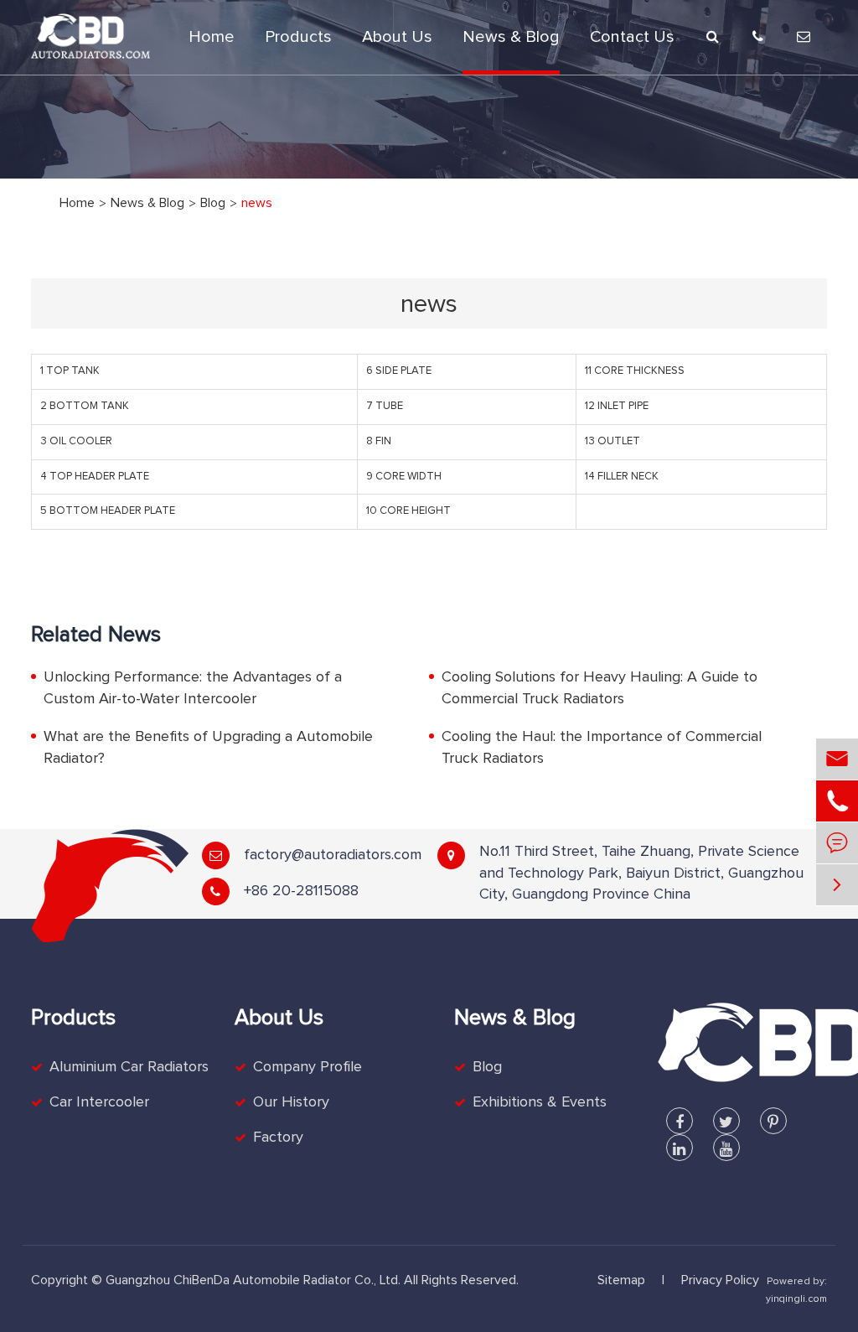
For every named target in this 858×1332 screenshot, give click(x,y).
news (256, 203)
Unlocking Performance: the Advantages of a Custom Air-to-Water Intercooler (193, 688)
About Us (397, 37)
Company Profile (307, 1067)
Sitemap (621, 1280)
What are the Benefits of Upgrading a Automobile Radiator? (208, 747)
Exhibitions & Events (540, 1102)
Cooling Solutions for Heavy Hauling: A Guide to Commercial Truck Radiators (599, 688)
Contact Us (632, 37)
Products (298, 37)
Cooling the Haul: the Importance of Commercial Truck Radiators (602, 747)
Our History (291, 1102)
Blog (212, 203)
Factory (278, 1137)
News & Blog (511, 37)
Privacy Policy (720, 1280)
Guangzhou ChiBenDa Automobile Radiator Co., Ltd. (253, 1280)
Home (212, 37)
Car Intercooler (99, 1102)
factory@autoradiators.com (332, 855)
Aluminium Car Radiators (129, 1067)
